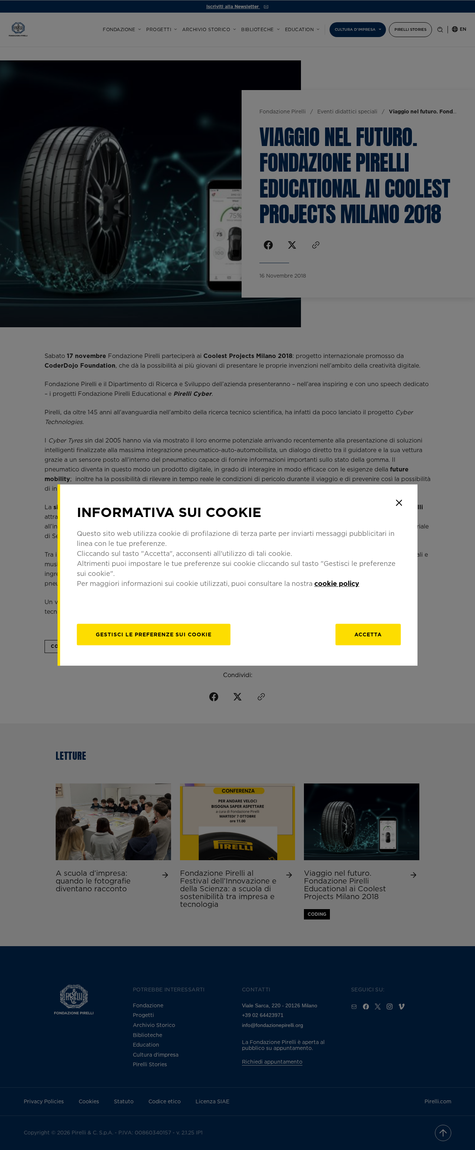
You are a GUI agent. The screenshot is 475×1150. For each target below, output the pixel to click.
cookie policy (336, 583)
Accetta (368, 634)
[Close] (399, 503)
